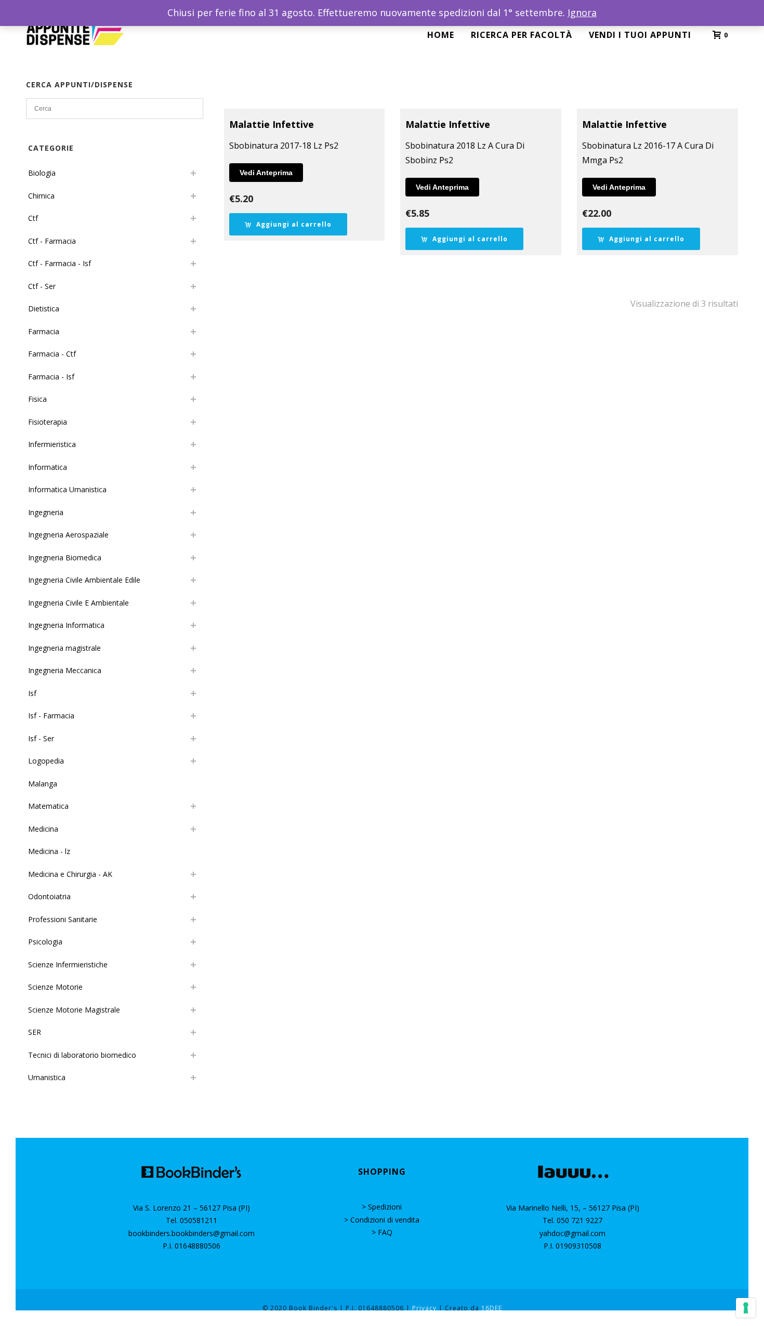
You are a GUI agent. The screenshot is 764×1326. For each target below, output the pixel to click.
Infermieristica (52, 444)
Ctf (33, 218)
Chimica (41, 196)
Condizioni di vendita (384, 1220)
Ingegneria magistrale (64, 648)
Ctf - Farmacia (52, 241)
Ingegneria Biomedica (64, 557)
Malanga (42, 784)
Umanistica (46, 1077)
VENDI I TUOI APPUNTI (640, 35)
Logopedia (46, 761)
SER (34, 1032)
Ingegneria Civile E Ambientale (78, 603)
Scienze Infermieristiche (68, 964)
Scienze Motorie (55, 987)
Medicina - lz (49, 851)
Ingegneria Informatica (66, 625)
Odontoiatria (49, 896)
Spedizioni (385, 1207)
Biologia (42, 173)
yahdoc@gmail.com (572, 1233)
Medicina (43, 829)
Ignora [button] (582, 12)
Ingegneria (45, 512)
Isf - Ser (41, 738)
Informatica (47, 467)
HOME (440, 35)
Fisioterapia (47, 422)
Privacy (424, 1308)
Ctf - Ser (42, 286)
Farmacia (43, 331)
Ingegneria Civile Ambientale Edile (84, 580)
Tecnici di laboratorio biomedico (82, 1055)
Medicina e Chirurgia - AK (70, 874)
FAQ (385, 1232)
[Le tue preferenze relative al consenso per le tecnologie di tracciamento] (746, 1308)
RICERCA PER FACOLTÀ (521, 35)
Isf (32, 693)
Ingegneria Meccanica (64, 670)
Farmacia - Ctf (52, 354)
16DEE (491, 1308)
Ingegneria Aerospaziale (68, 535)
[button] (288, 224)
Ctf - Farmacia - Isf (59, 263)
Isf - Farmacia (51, 715)
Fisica (37, 399)
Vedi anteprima (266, 172)
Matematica (48, 806)
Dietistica (43, 308)
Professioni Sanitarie (62, 919)
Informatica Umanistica (67, 489)
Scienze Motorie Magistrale (74, 1010)
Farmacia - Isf (51, 377)
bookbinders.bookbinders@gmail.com (191, 1233)
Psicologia (45, 942)
